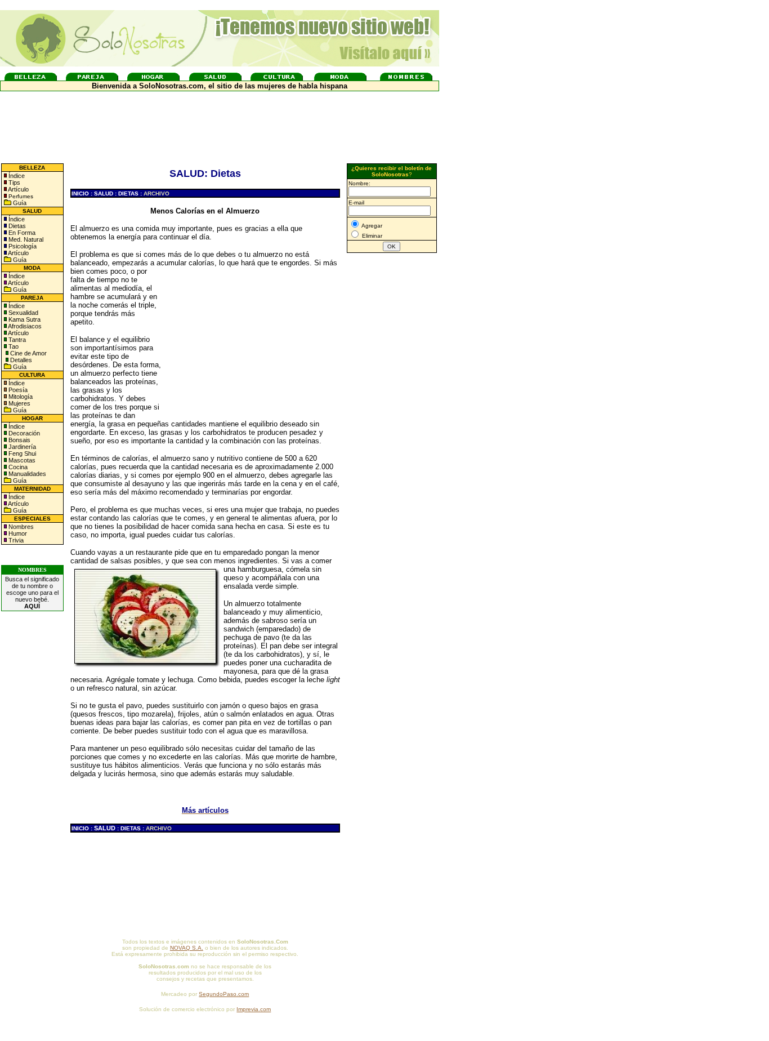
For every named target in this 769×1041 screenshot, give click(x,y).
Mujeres (18, 403)
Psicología (22, 246)
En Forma (21, 232)
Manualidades (26, 473)
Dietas (16, 226)
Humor (17, 533)
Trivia (15, 540)
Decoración (23, 433)
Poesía (17, 389)
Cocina (17, 467)
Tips (13, 182)
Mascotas (21, 460)
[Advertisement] (253, 339)
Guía (18, 202)
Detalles (21, 360)
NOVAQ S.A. (186, 948)
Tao (13, 346)
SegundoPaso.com (224, 994)
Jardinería (21, 446)
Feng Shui (21, 453)
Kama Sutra (24, 319)
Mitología (20, 396)
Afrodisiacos (24, 326)
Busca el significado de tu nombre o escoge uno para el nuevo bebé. (32, 593)
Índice (16, 175)
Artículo (18, 189)
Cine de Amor (28, 353)
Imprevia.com (253, 1009)
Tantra (16, 339)
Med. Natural (25, 239)
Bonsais (18, 440)
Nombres (21, 526)
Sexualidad (22, 312)
